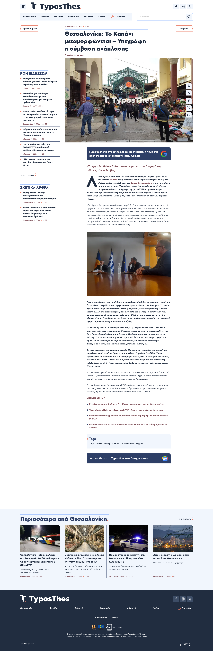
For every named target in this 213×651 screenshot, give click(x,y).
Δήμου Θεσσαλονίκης (141, 182)
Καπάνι (113, 179)
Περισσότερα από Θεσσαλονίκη (63, 519)
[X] (190, 6)
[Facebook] (176, 6)
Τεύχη (115, 617)
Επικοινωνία (101, 617)
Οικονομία (73, 16)
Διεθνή (101, 16)
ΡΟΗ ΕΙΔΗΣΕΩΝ (33, 73)
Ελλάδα (45, 16)
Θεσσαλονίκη (29, 16)
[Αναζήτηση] (189, 17)
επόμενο (184, 28)
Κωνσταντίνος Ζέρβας (132, 443)
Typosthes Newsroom (74, 55)
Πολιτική (58, 16)
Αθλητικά (88, 16)
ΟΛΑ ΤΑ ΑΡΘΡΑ (27, 175)
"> (123, 154)
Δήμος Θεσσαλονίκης (99, 443)
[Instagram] (183, 6)
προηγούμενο (30, 28)
